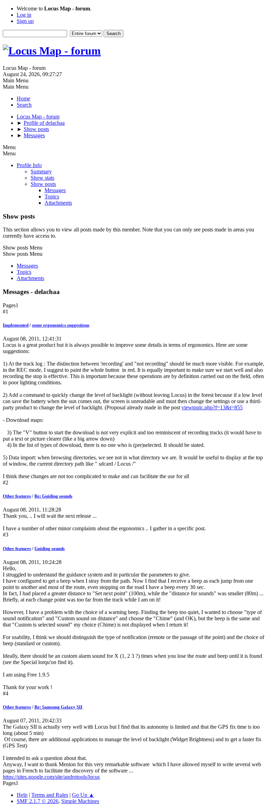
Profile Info (29, 165)
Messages (55, 190)
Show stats (42, 178)
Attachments (58, 203)
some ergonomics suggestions (60, 325)
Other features (17, 496)
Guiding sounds (49, 548)
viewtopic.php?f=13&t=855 (212, 407)
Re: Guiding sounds (53, 496)
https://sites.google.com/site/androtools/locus (51, 777)
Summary (41, 171)
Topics (51, 196)
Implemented (16, 325)
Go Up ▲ (83, 795)
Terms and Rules (49, 795)
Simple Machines (80, 801)
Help (22, 795)
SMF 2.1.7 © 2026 (37, 801)
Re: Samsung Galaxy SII (58, 707)
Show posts (43, 184)
